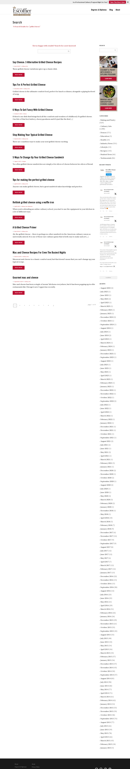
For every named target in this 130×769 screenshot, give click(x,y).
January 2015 (105, 660)
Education (30, 206)
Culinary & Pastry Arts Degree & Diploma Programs (108, 72)
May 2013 (104, 733)
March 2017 (105, 565)
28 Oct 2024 (107, 193)
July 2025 (104, 292)
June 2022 (104, 408)
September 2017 (107, 544)
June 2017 (104, 554)
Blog (111, 10)
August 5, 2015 (17, 161)
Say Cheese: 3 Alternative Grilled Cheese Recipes (37, 62)
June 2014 (104, 686)
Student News (106, 155)
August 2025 (105, 288)
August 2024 (105, 328)
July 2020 (104, 489)
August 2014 (105, 679)
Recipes (24, 161)
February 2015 (106, 657)
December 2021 (106, 427)
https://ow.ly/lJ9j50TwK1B (106, 266)
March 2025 (105, 306)
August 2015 (105, 635)
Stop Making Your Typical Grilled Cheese (32, 134)
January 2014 (105, 704)
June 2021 (104, 449)
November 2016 (106, 580)
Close (128, 2)
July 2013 (104, 726)
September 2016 (107, 587)
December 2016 (106, 576)
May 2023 (104, 372)
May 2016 (104, 602)
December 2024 (106, 317)
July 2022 (104, 405)
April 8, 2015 (17, 206)
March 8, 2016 (17, 139)
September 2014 (107, 675)
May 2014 (104, 690)
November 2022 (106, 394)
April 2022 (104, 412)
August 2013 (105, 722)
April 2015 (104, 649)
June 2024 (104, 335)
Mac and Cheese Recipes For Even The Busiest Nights (39, 252)
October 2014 (105, 671)
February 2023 (106, 383)
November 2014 (106, 668)
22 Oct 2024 (107, 245)
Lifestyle (104, 147)
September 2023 (107, 357)
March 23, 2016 (17, 256)
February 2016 (106, 613)
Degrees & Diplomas (99, 10)
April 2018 (104, 518)
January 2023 (105, 387)
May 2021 (104, 452)
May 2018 (104, 514)
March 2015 (105, 653)
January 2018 (105, 529)
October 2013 (105, 715)
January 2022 (105, 423)
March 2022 (105, 416)
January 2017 (105, 573)
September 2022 (107, 401)
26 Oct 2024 (107, 220)
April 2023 (104, 376)
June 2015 (104, 642)
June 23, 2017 (17, 66)
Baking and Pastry (107, 120)
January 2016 (105, 617)
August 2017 (105, 547)
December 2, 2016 (18, 88)
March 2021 (105, 460)
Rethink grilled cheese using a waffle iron (33, 202)
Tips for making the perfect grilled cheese (33, 179)
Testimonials (105, 158)
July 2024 (104, 332)
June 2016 (104, 598)
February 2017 (106, 569)
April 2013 (104, 737)
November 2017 (106, 536)
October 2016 (105, 584)
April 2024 (104, 339)
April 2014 (104, 693)
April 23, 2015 (17, 184)
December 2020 (106, 471)
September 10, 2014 (18, 281)
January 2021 (105, 467)
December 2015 (106, 620)
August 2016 (105, 591)
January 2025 (105, 314)
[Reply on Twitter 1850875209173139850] (100, 211)
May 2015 (104, 646)
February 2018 (106, 525)
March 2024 (105, 343)
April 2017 (104, 562)
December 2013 (106, 708)
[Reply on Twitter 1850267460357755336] (100, 237)
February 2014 (106, 700)
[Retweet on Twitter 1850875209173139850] (103, 211)
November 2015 (106, 624)
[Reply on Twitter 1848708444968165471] (100, 271)
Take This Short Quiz (117, 2)
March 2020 (105, 500)
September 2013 (107, 719)
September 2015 (107, 631)
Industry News (106, 144)
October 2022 (105, 398)
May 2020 (104, 496)
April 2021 (104, 456)
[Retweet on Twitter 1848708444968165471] (103, 271)
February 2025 (106, 310)
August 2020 (105, 485)
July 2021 (104, 445)
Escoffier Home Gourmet (108, 190)
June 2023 (104, 368)
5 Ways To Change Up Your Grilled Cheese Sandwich (38, 157)
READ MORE (18, 74)
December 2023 (106, 354)
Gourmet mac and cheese (25, 277)
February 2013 (106, 744)
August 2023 (105, 361)
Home (16, 764)
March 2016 (105, 609)
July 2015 (104, 638)
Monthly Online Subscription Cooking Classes (107, 102)
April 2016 (104, 606)
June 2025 (104, 295)
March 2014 (105, 697)
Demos (25, 114)
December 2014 (106, 664)
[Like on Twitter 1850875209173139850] (107, 211)
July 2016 (104, 595)
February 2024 (106, 346)
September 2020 (107, 481)
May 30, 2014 (17, 231)
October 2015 (105, 627)
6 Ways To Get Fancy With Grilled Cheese (33, 109)
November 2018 (106, 511)
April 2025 (104, 303)
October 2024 (105, 321)
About (118, 10)
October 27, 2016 (18, 114)
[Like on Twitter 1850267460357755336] (107, 237)
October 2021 (105, 434)
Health (103, 140)
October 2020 (105, 478)
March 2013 (105, 741)
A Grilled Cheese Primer (25, 227)
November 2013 (106, 711)
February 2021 (106, 463)
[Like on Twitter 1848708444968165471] (107, 271)
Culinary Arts (25, 66)
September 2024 (107, 325)
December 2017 (106, 533)
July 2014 (104, 682)
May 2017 (104, 558)
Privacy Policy (35, 767)
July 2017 (104, 551)
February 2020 (106, 503)
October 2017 (105, 540)
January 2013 (105, 748)
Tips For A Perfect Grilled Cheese (29, 84)
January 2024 (105, 350)
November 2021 (106, 430)
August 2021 (105, 441)
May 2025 (104, 299)
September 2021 (107, 438)
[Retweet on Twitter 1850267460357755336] (103, 237)
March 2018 (105, 522)
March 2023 (105, 379)
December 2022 (106, 390)
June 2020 (104, 492)
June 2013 (104, 730)
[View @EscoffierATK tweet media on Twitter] (114, 266)
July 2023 (104, 365)
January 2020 (105, 507)
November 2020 (106, 474)
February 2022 (106, 419)
